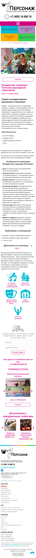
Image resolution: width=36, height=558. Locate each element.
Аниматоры (4, 496)
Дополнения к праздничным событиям (18, 415)
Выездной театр (6, 492)
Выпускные (4, 488)
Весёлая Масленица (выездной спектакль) (18, 375)
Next (31, 391)
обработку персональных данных (13, 544)
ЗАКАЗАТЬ (18, 79)
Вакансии (4, 529)
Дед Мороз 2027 (6, 494)
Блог (2, 527)
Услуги (3, 521)
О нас (3, 519)
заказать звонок (8, 467)
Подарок (4, 486)
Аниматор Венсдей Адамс (9, 512)
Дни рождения (5, 490)
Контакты (4, 517)
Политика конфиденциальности (11, 525)
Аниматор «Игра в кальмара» (10, 507)
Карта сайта (5, 523)
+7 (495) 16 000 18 (20, 16)
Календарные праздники (9, 500)
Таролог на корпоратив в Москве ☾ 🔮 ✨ (10, 435)
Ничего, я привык (18, 554)
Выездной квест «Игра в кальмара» (12, 509)
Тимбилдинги (5, 502)
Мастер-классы (6, 498)
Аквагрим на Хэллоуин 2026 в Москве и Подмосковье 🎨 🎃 (26, 436)
